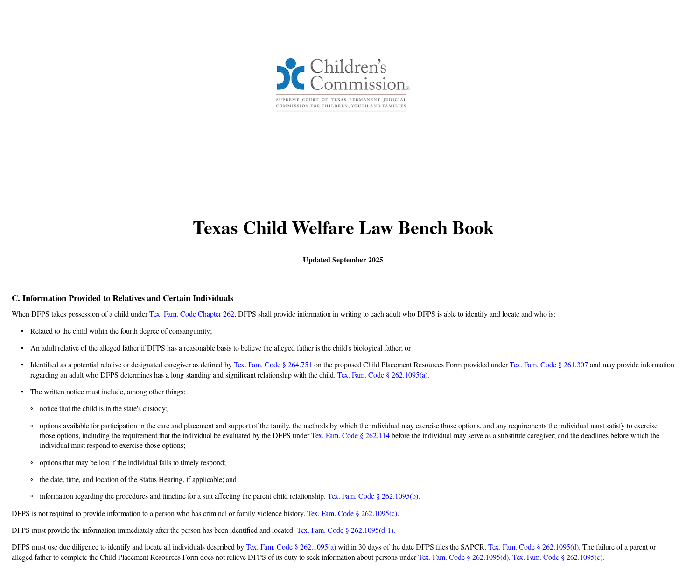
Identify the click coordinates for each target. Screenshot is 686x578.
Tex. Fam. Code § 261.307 (549, 364)
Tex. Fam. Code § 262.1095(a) (291, 546)
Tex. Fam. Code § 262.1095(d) (463, 557)
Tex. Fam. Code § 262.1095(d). (535, 546)
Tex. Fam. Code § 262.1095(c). (353, 513)
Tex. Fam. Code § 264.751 (274, 364)
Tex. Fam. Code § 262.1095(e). (558, 557)
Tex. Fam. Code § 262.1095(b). (374, 496)
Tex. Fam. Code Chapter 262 (191, 313)
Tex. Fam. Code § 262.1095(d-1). (346, 530)
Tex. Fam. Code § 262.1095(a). (383, 374)
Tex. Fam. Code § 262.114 (350, 435)
